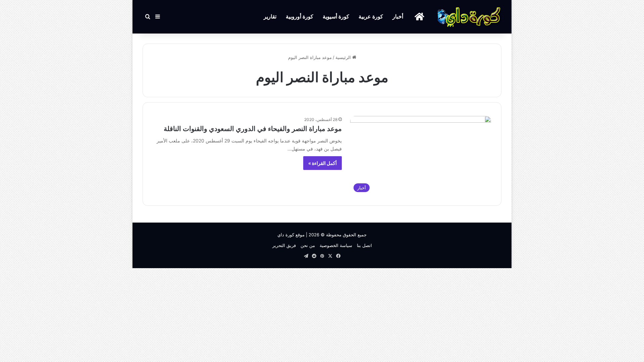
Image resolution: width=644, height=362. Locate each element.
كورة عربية (371, 16)
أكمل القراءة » (322, 163)
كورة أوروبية (299, 16)
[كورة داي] (469, 17)
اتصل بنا (364, 245)
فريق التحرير (284, 245)
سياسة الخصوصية (336, 245)
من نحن (308, 245)
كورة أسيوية (336, 16)
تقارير (270, 16)
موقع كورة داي (291, 234)
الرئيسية (343, 57)
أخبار (397, 16)
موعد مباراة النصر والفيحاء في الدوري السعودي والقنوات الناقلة (253, 129)
